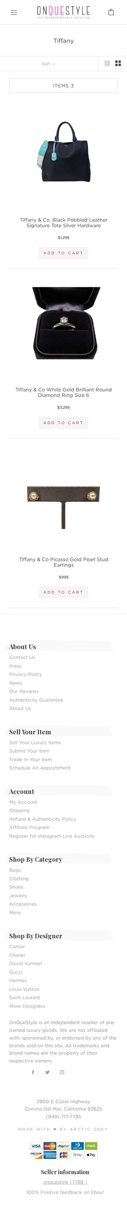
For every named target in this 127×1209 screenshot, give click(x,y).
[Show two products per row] (118, 63)
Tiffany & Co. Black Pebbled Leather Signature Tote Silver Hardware (63, 222)
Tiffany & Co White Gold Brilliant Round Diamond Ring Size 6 (63, 392)
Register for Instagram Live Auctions (51, 835)
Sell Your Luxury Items (35, 742)
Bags (15, 869)
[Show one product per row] (107, 63)
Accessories (23, 903)
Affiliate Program (29, 827)
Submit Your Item (29, 750)
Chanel (17, 955)
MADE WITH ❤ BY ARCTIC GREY (63, 1129)
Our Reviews (24, 691)
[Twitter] (47, 1072)
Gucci (16, 971)
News (15, 682)
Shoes (16, 886)
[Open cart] (93, 12)
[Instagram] (62, 1072)
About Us (20, 708)
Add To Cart (63, 253)
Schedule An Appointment (40, 767)
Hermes (18, 980)
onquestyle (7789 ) (65, 1181)
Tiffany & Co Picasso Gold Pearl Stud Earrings (63, 562)
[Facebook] (33, 1072)
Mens (15, 912)
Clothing (19, 878)
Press (15, 665)
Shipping (19, 810)
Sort (46, 63)
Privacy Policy (25, 674)
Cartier (17, 946)
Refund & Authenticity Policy (42, 818)
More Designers (27, 1005)
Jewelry (18, 895)
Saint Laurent (24, 997)
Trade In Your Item (30, 759)
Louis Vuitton (24, 988)
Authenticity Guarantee (36, 699)
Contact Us (22, 657)
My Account (23, 801)
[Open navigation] (14, 12)
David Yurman (25, 963)
